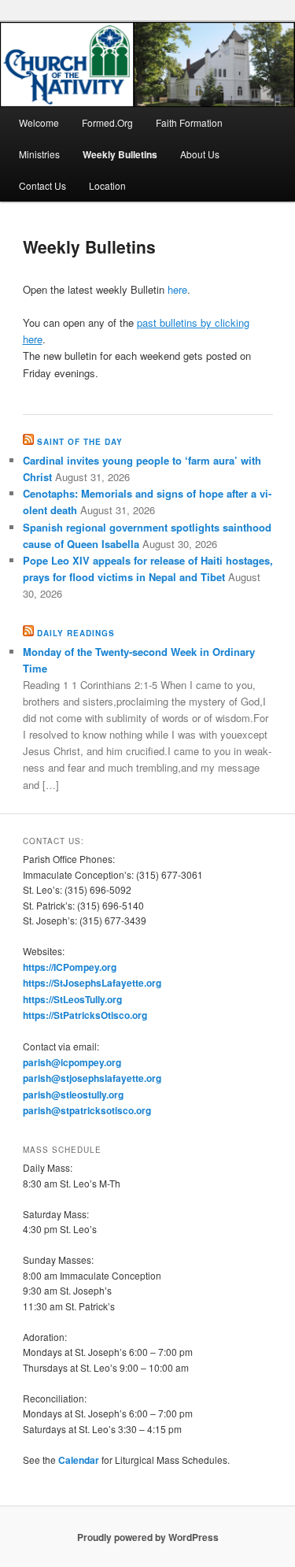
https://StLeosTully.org (72, 999)
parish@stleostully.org (73, 1094)
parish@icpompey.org (72, 1062)
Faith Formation (189, 122)
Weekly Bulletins (120, 154)
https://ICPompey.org (69, 967)
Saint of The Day (80, 441)
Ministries (39, 154)
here (177, 289)
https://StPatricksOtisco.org (85, 1015)
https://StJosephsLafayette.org (92, 983)
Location (107, 185)
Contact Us (42, 185)
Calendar (78, 1460)
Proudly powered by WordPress (148, 1537)
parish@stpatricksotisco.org (87, 1110)
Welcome (39, 122)
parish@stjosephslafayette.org (92, 1078)
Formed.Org (107, 122)
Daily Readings (76, 633)
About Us (199, 154)
